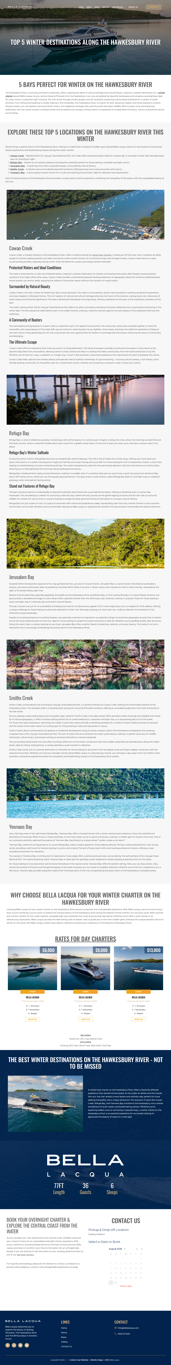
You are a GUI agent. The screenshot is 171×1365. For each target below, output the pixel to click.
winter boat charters (102, 255)
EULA (67, 1360)
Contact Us (133, 7)
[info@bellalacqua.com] (115, 1328)
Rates (97, 7)
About (89, 7)
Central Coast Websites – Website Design (86, 1360)
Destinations (117, 7)
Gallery (106, 7)
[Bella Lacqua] (20, 7)
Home (81, 7)
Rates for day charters (85, 938)
